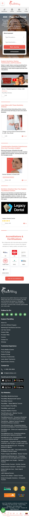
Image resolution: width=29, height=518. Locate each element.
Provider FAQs (5, 334)
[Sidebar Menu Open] (2, 3)
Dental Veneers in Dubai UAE (10, 174)
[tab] (4, 230)
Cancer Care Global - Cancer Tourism (12, 475)
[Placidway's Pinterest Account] (16, 314)
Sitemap (3, 342)
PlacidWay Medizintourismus (9, 396)
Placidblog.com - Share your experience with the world (14, 430)
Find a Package (5, 352)
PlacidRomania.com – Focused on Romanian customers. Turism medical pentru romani (14, 417)
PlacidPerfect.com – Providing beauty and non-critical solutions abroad (13, 438)
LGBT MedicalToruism (7, 473)
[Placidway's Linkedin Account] (24, 314)
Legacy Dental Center (8, 218)
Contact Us (4, 339)
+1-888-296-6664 (9, 369)
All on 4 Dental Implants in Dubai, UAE (13, 89)
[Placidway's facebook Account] (2, 314)
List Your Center (6, 330)
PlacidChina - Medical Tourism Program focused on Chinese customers (12, 422)
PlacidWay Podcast (6, 401)
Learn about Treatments (8, 359)
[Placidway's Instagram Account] (20, 314)
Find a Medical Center (7, 349)
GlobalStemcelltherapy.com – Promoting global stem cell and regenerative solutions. (14, 456)
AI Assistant (14, 51)
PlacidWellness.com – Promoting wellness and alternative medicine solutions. (13, 434)
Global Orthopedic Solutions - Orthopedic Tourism (13, 478)
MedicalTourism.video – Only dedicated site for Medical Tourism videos (14, 450)
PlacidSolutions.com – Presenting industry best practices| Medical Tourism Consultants (14, 426)
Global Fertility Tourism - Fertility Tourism (13, 464)
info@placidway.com (10, 373)
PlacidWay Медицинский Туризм (11, 398)
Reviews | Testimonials (8, 357)
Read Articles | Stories (7, 361)
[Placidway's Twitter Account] (7, 314)
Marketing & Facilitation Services (11, 327)
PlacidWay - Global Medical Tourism (11, 403)
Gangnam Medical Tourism (9, 410)
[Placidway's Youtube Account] (11, 314)
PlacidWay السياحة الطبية (8, 408)
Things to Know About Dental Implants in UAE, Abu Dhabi (13, 132)
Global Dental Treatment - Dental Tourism (13, 466)
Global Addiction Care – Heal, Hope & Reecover (12, 469)
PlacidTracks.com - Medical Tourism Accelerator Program (11, 413)
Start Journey (14, 47)
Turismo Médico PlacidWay (9, 406)
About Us (3, 322)
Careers (3, 337)
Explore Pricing (5, 354)
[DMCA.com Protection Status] (23, 488)
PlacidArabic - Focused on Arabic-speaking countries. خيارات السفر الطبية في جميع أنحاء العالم (14, 442)
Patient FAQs (5, 332)
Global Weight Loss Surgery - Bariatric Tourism (12, 461)
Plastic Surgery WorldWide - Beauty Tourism (14, 453)
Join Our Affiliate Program (8, 325)
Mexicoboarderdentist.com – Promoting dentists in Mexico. (12, 446)
